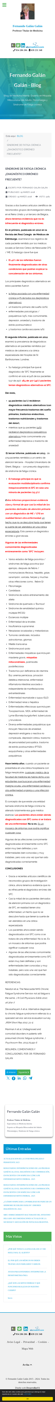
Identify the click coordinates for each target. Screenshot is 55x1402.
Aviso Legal (13, 1341)
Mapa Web (27, 1348)
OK (28, 1399)
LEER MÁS (27, 1394)
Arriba (26, 1364)
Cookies (42, 1341)
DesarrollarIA (33, 1388)
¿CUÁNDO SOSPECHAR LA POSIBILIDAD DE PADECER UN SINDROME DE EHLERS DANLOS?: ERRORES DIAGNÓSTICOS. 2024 (27, 1205)
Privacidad (29, 1341)
